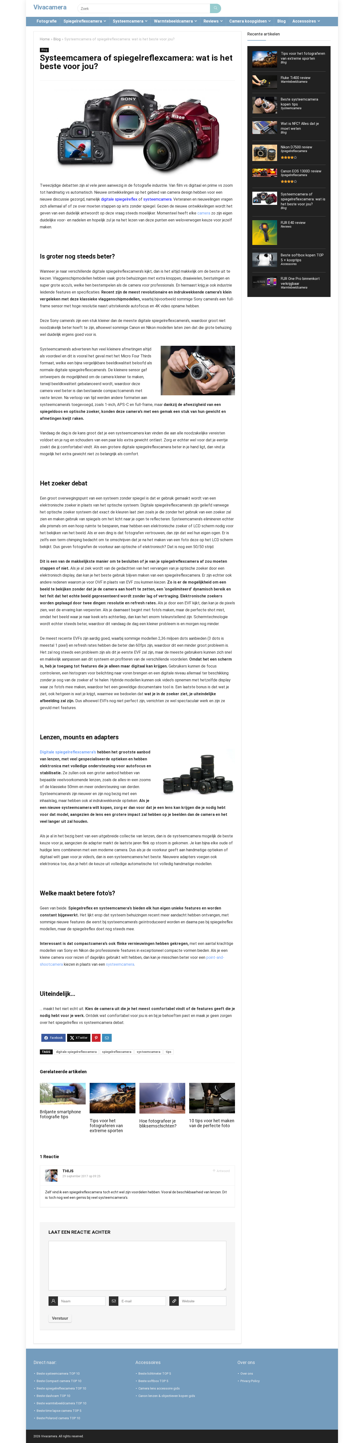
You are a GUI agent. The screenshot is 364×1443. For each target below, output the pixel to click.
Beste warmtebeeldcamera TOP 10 (61, 1403)
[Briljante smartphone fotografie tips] (63, 1086)
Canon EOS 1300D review (301, 171)
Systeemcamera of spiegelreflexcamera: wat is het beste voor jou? (303, 199)
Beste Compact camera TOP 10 (59, 1381)
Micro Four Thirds (136, 356)
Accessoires (304, 21)
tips (168, 1052)
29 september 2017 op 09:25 (81, 1176)
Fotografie (47, 21)
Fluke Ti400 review (296, 78)
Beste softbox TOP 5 (153, 1381)
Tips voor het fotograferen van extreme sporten (106, 1125)
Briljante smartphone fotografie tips (60, 1114)
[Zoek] (215, 8)
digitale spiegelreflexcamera (76, 1052)
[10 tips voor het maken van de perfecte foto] (212, 1086)
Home (45, 39)
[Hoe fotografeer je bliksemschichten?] (162, 1086)
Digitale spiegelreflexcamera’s (68, 752)
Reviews (211, 21)
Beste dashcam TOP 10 (53, 1396)
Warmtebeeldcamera (173, 21)
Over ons (246, 1373)
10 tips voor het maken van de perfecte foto (211, 1123)
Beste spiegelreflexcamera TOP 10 (61, 1388)
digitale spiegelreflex (119, 199)
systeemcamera (157, 199)
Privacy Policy (250, 1381)
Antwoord (223, 1171)
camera (203, 213)
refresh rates (143, 603)
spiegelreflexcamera (116, 1052)
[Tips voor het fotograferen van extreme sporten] (112, 1086)
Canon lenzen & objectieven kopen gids (166, 1396)
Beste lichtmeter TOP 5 (154, 1373)
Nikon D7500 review (296, 147)
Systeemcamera (128, 21)
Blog (281, 21)
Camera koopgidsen (248, 21)
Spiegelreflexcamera (82, 21)
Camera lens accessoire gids (159, 1388)
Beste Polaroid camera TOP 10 (58, 1418)
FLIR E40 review (293, 223)
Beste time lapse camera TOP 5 (59, 1411)
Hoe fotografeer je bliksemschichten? (158, 1123)
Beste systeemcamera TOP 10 (58, 1373)
